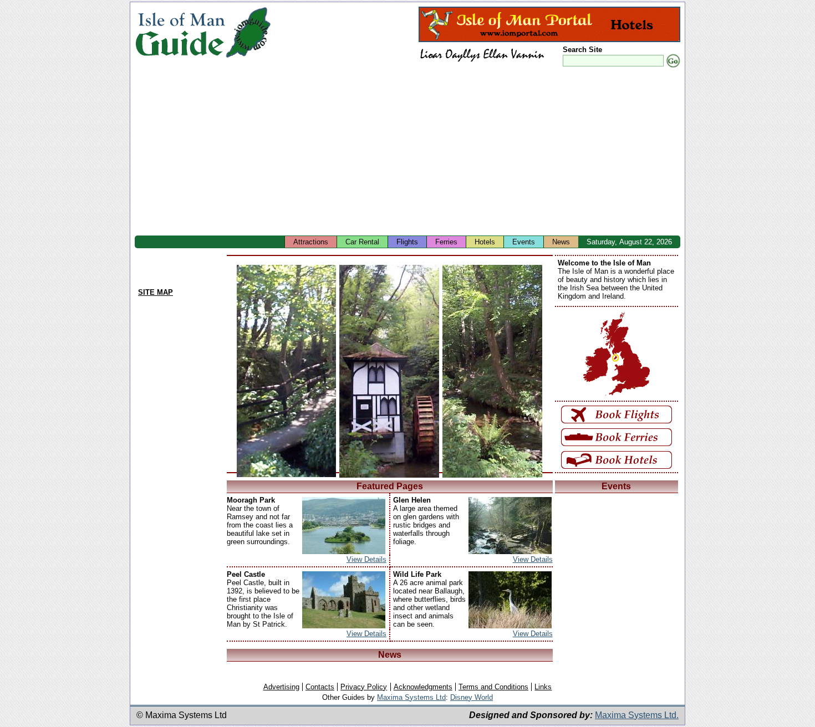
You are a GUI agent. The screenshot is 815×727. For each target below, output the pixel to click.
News (561, 242)
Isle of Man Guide (180, 32)
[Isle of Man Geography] (248, 58)
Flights (407, 242)
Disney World (471, 697)
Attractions (310, 242)
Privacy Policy (363, 687)
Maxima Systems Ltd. (637, 715)
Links (543, 687)
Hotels (485, 242)
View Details (366, 559)
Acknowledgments (423, 687)
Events (523, 242)
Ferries (446, 242)
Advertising (281, 687)
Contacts (319, 687)
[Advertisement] (467, 152)
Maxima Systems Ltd (411, 697)
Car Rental (362, 242)
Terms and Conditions (493, 687)
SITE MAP (155, 292)
